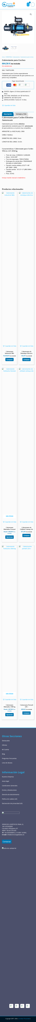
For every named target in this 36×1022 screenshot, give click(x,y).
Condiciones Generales (9, 786)
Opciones (9, 537)
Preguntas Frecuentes (9, 758)
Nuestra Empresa (8, 777)
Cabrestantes (16, 57)
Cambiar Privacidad (24, 1018)
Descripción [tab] (8, 114)
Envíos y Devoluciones (9, 790)
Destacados (6, 741)
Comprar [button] (9, 359)
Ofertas (4, 745)
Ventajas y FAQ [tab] (21, 114)
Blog (3, 754)
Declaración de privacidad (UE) (12, 803)
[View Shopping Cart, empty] (28, 4)
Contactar (7, 841)
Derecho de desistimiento (10, 794)
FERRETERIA (9, 57)
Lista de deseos (7, 763)
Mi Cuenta (5, 749)
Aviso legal (5, 781)
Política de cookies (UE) (9, 799)
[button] (31, 14)
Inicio (3, 57)
